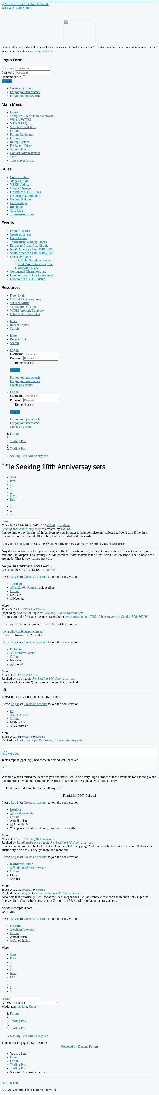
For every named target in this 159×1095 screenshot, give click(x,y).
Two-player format (22, 160)
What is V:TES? (20, 119)
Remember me (24, 363)
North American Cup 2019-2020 (31, 249)
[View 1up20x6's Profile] (23, 587)
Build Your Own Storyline (35, 264)
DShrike (40, 609)
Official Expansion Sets (25, 299)
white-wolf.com (43, 51)
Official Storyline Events (34, 260)
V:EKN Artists (19, 303)
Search (14, 328)
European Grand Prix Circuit (29, 245)
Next (13, 495)
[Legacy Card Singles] (17, 7)
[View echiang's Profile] (22, 929)
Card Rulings (18, 203)
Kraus (32, 1006)
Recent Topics (19, 325)
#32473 (27, 736)
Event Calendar (20, 230)
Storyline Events (20, 256)
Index (13, 321)
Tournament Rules (22, 214)
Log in (7, 81)
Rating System (19, 142)
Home (14, 112)
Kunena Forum (88, 1046)
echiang (40, 889)
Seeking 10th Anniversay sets (21, 529)
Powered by (69, 1046)
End (12, 499)
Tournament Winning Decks (28, 242)
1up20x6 (64, 525)
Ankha (22, 1006)
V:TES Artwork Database (27, 310)
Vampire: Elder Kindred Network (32, 116)
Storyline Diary (28, 268)
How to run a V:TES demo (27, 279)
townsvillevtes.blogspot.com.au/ (22, 631)
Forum (14, 130)
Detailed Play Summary (25, 195)
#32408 (27, 609)
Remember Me (11, 77)
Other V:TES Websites (25, 314)
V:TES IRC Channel (23, 306)
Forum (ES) (17, 138)
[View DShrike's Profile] (22, 653)
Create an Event (20, 234)
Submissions (18, 149)
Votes (13, 156)
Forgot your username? (25, 92)
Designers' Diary (21, 145)
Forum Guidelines (22, 134)
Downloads (17, 295)
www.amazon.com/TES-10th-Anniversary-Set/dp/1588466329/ (106, 616)
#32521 (27, 889)
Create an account (21, 88)
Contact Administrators (25, 153)
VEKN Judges (19, 184)
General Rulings (20, 199)
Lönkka (40, 736)
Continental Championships (28, 271)
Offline (14, 591)
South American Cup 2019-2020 (31, 253)
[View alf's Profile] (19, 714)
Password (8, 72)
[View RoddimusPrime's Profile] (28, 867)
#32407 (51, 525)
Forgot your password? (25, 95)
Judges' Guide (19, 181)
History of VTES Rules (25, 192)
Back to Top (10, 1082)
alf (37, 674)
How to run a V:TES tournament (31, 275)
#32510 (27, 839)
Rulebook (16, 207)
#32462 (27, 674)
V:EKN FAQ (19, 123)
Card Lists (16, 210)
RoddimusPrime (45, 839)
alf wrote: (10, 753)
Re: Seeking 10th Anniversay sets (61, 613)
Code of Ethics (19, 177)
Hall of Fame (18, 238)
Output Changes (20, 188)
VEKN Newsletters (23, 127)
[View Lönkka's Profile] (22, 813)
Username (8, 68)
